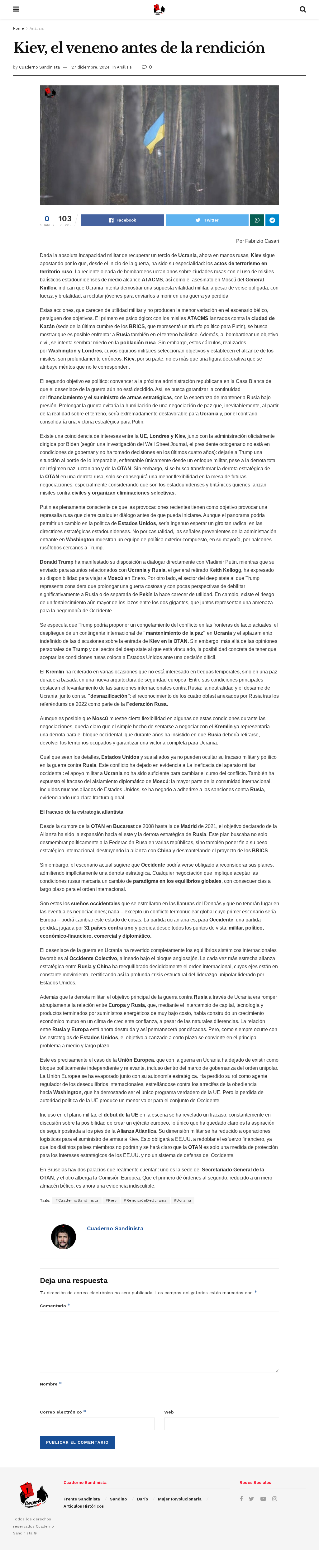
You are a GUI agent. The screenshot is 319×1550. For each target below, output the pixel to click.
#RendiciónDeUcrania (145, 1200)
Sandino (118, 1499)
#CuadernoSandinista (76, 1200)
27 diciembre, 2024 (90, 67)
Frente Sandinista (82, 1499)
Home (18, 28)
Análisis (37, 28)
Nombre (51, 1384)
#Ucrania (182, 1200)
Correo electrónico (63, 1412)
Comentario (55, 1305)
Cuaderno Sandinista (39, 67)
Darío (142, 1499)
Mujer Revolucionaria (180, 1499)
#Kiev (111, 1200)
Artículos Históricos (84, 1506)
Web (169, 1411)
